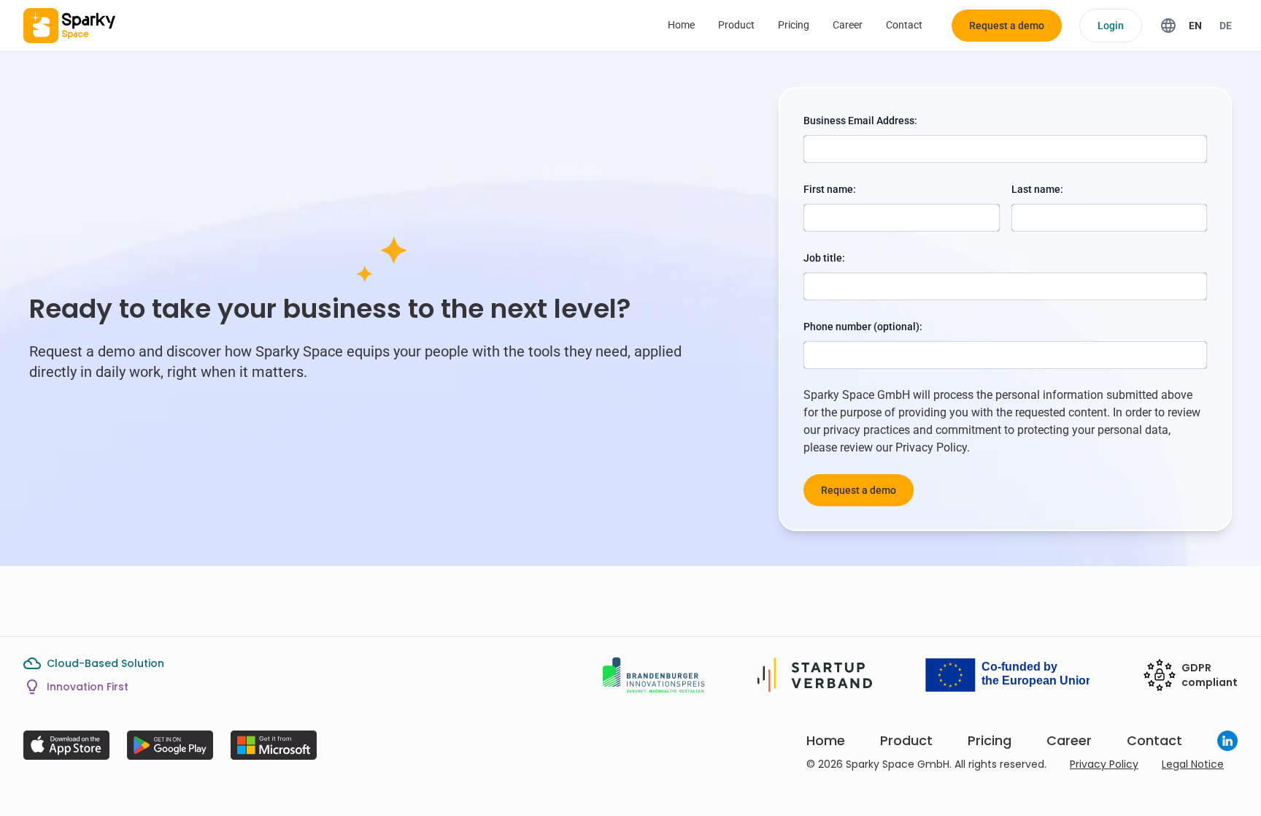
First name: (829, 189)
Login (1111, 25)
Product (736, 25)
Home (681, 25)
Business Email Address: (860, 120)
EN (1195, 25)
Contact (904, 25)
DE (1225, 25)
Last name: (1037, 189)
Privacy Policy (931, 447)
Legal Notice (1193, 764)
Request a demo (1006, 25)
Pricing (793, 25)
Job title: (824, 258)
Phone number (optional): (862, 326)
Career (848, 25)
